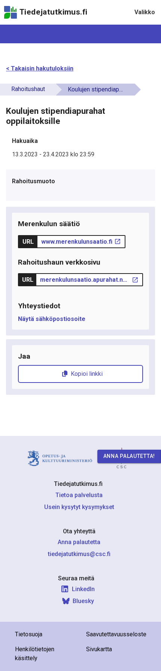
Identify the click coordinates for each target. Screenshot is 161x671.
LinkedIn (83, 589)
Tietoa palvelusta (79, 495)
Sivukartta (99, 649)
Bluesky (83, 601)
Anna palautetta (79, 542)
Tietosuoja (28, 634)
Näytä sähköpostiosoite (51, 318)
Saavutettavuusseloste (116, 634)
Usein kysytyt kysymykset (79, 507)
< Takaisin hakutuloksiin (39, 68)
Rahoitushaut (28, 89)
